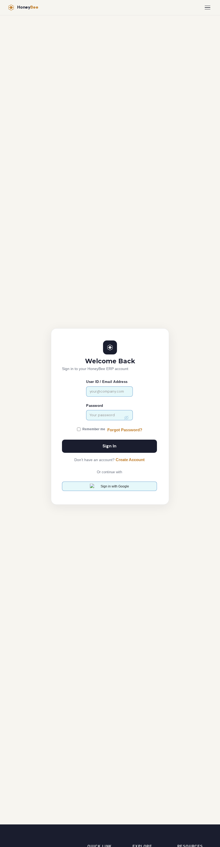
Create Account (130, 460)
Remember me (93, 429)
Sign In (109, 446)
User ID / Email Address (106, 382)
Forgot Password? (124, 430)
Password (94, 406)
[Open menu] (207, 7)
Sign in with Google (115, 486)
